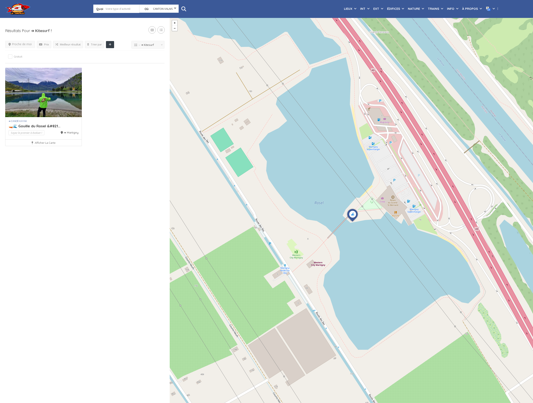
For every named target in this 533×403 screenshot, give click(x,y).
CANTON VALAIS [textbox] (163, 9)
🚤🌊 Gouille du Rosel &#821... (34, 126)
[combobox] (158, 9)
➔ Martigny (71, 132)
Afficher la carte (45, 143)
